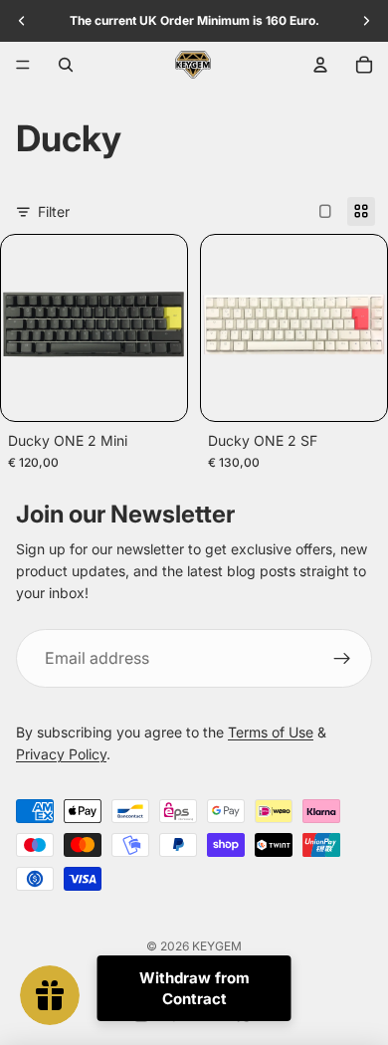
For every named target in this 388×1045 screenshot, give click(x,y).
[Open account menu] (320, 65)
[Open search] (66, 65)
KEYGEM (217, 946)
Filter (54, 211)
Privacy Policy (61, 753)
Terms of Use (270, 732)
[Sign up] (342, 659)
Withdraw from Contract (194, 988)
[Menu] (23, 65)
